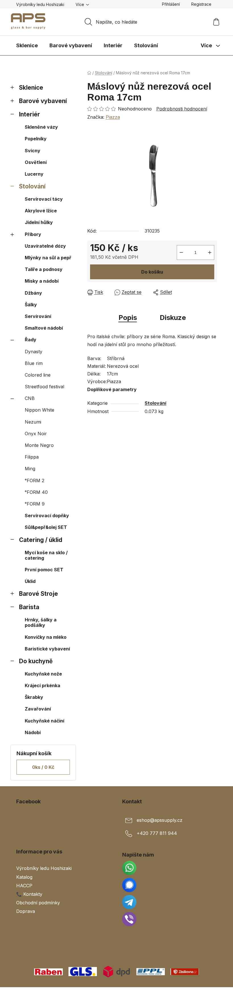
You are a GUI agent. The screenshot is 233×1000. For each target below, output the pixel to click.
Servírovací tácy (44, 199)
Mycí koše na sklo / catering (46, 555)
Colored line (38, 375)
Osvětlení (36, 162)
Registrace (201, 4)
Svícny (32, 150)
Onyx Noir (36, 433)
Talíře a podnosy (44, 269)
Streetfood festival (44, 386)
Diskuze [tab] (173, 317)
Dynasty (33, 351)
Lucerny (34, 174)
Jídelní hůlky (39, 222)
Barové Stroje (38, 593)
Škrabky (34, 697)
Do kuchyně (36, 661)
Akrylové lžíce (41, 210)
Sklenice (31, 87)
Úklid (30, 581)
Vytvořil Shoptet (199, 993)
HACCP (24, 885)
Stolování (32, 186)
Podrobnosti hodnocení (181, 109)
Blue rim (34, 363)
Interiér (29, 114)
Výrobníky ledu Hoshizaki (40, 4)
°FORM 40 (36, 492)
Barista (29, 607)
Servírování (38, 316)
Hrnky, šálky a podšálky (41, 622)
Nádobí (33, 732)
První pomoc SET (44, 569)
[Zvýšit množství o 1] (209, 252)
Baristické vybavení (47, 649)
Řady (30, 339)
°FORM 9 (35, 504)
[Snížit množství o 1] (181, 252)
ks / (43, 767)
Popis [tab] (127, 317)
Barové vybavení (43, 100)
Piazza (113, 117)
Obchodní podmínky (38, 902)
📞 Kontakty (29, 894)
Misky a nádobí (42, 281)
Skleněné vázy (41, 127)
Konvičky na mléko (45, 637)
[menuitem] (27, 45)
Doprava (25, 911)
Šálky (31, 304)
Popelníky (36, 138)
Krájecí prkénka (42, 685)
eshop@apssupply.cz (159, 820)
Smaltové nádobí (44, 328)
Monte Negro (39, 445)
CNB (30, 398)
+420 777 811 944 (157, 833)
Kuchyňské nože (43, 674)
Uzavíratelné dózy (45, 246)
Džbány (33, 293)
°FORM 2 (34, 480)
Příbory (33, 234)
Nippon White (39, 410)
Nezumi (33, 422)
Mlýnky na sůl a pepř (48, 257)
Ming (30, 468)
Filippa (32, 457)
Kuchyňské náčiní (44, 721)
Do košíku (152, 272)
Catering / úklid (40, 539)
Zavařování (38, 709)
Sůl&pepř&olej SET (46, 527)
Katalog (24, 877)
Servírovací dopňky (47, 515)
